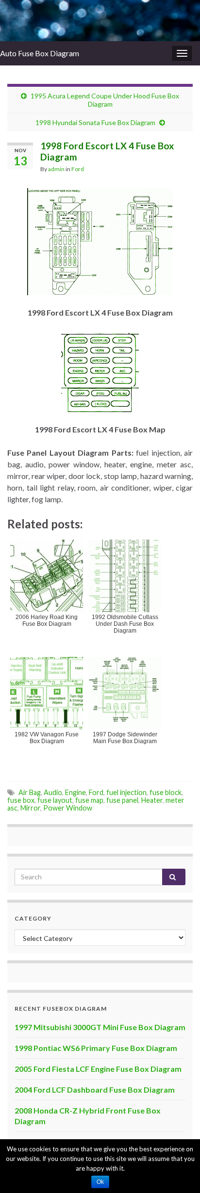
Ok (100, 1181)
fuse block (166, 792)
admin (56, 169)
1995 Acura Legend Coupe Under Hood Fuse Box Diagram (105, 100)
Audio (53, 792)
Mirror (30, 808)
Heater (152, 800)
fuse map (89, 800)
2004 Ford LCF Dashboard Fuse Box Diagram (95, 1089)
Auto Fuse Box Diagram (39, 53)
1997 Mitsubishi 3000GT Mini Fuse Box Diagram (100, 1027)
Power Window (67, 808)
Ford (77, 169)
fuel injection (126, 792)
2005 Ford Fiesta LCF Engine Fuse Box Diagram (98, 1068)
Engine (75, 792)
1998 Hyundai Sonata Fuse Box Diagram (95, 122)
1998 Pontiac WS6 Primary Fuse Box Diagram (96, 1047)
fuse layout (54, 800)
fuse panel (122, 800)
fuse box (20, 800)
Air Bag (29, 792)
